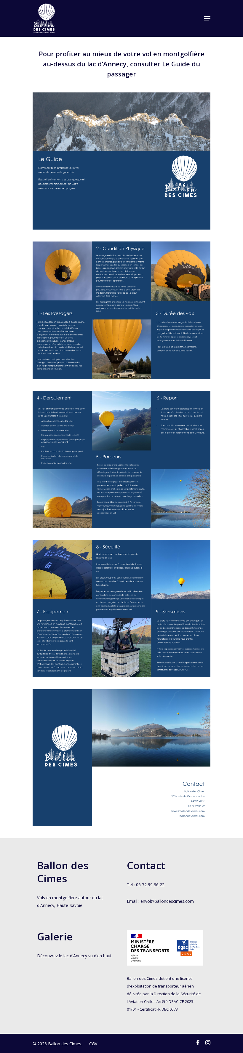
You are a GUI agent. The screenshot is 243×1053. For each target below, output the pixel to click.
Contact (146, 865)
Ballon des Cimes (62, 872)
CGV (93, 1043)
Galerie (55, 936)
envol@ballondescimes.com (167, 901)
